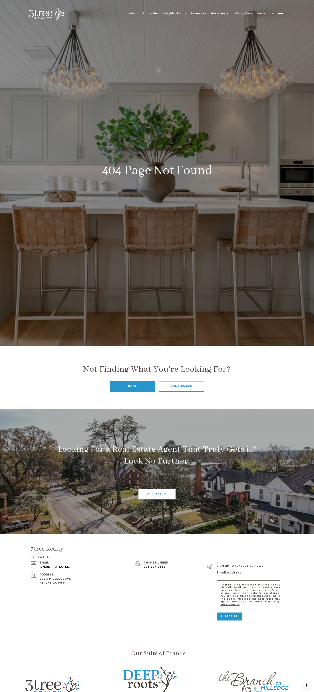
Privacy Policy (229, 604)
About (133, 13)
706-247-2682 (154, 566)
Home (132, 386)
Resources (199, 13)
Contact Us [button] (157, 494)
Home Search (181, 386)
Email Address (229, 572)
